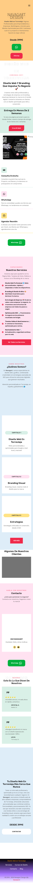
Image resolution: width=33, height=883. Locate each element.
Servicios (8, 865)
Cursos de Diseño (21, 865)
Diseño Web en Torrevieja (16, 861)
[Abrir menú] (29, 5)
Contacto (13, 869)
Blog (21, 869)
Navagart (16, 880)
